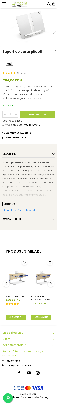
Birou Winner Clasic (16, 296)
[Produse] (4, 4)
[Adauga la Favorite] (24, 262)
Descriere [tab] (9, 153)
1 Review (21, 73)
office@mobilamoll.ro (18, 365)
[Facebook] (19, 373)
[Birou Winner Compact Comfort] (41, 275)
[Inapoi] (54, 51)
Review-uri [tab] (11, 219)
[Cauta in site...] (49, 4)
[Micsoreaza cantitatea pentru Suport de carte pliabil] (4, 114)
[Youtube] (28, 373)
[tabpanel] (28, 27)
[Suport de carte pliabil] (28, 27)
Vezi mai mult (10, 204)
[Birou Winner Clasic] (15, 275)
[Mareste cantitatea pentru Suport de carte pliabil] (16, 114)
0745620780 (13, 361)
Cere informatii (16, 137)
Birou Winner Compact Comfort (41, 298)
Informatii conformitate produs (19, 210)
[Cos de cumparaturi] (53, 4)
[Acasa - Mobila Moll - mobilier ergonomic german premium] (20, 4)
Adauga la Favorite (18, 132)
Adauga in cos (37, 114)
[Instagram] (38, 373)
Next (54, 31)
